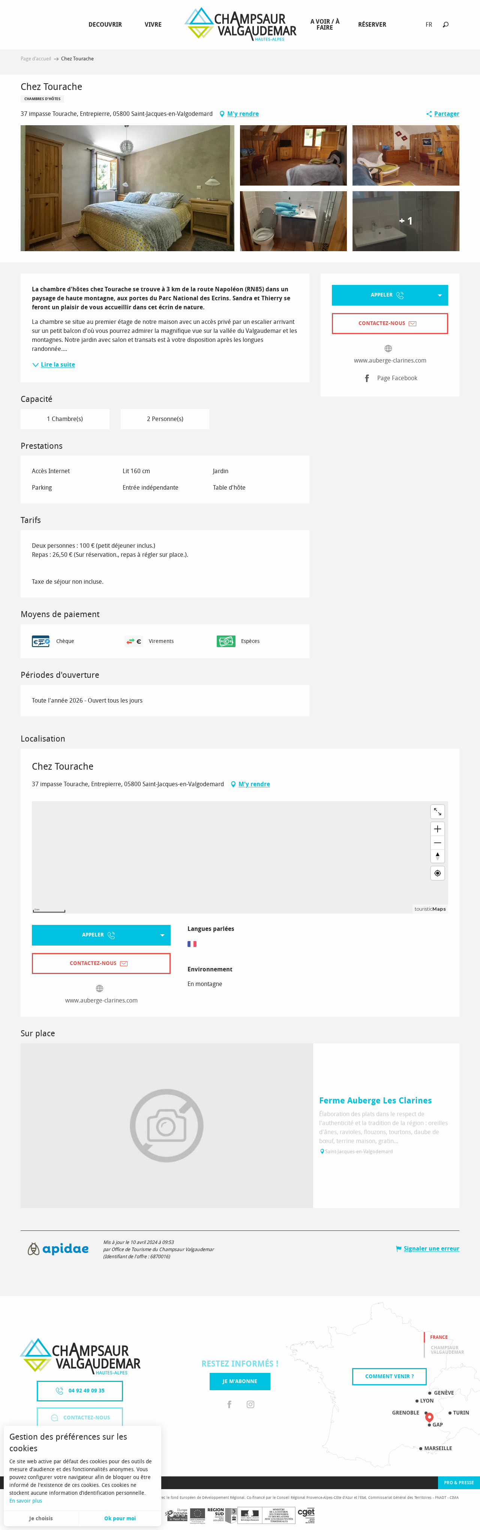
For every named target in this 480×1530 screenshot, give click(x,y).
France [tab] (439, 1337)
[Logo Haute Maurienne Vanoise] (80, 1356)
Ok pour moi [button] (120, 1518)
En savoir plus (25, 1501)
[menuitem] (106, 25)
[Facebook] (229, 1405)
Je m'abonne (240, 1381)
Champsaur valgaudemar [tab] (447, 1350)
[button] (445, 24)
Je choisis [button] (41, 1518)
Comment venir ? (389, 1376)
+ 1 (406, 221)
